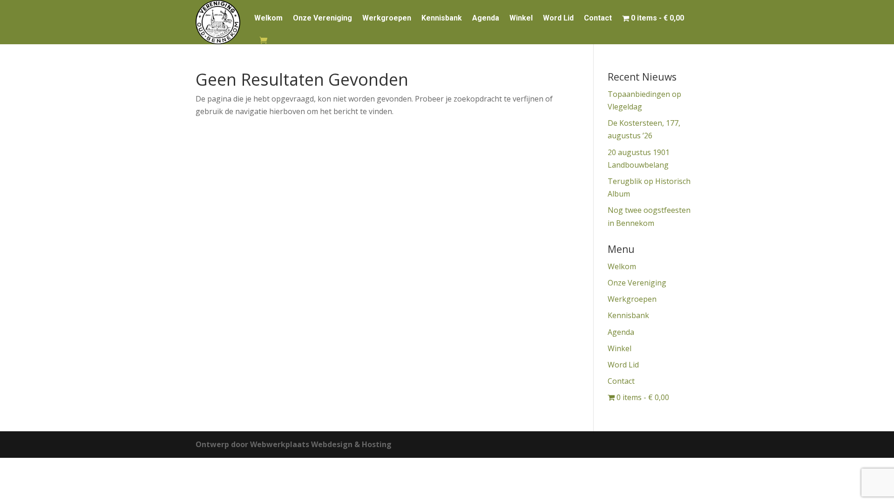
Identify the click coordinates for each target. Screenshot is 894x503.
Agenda (485, 18)
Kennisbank (441, 18)
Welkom (268, 18)
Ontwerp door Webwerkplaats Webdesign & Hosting (294, 444)
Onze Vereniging (322, 18)
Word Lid (558, 18)
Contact (598, 18)
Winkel (521, 18)
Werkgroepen (386, 18)
